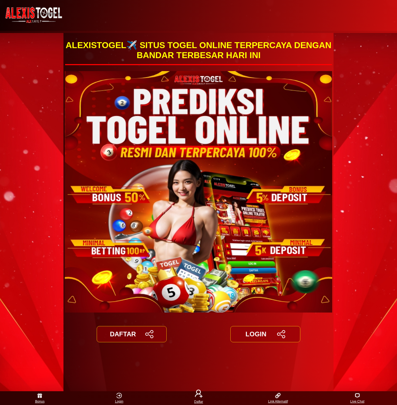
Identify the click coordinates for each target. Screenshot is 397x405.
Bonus (40, 401)
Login (119, 401)
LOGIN (255, 334)
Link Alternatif (278, 401)
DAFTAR (123, 334)
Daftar (198, 401)
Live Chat (357, 401)
